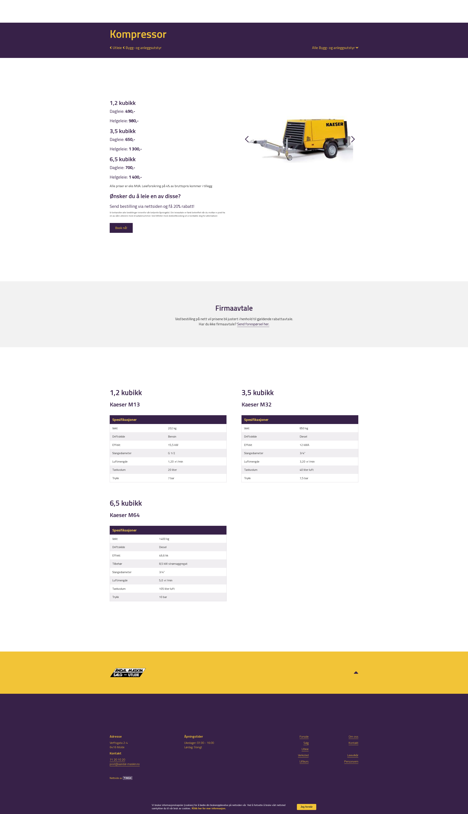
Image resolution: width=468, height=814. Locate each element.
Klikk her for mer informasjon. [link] (209, 808)
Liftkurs (347, 11)
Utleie (305, 11)
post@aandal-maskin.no (125, 764)
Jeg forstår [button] (307, 806)
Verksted (325, 11)
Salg (288, 11)
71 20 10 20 (117, 759)
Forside (304, 736)
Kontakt (386, 11)
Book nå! (121, 227)
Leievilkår (352, 755)
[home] (41, 10)
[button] (333, 47)
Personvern (351, 761)
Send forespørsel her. (253, 324)
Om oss (366, 11)
